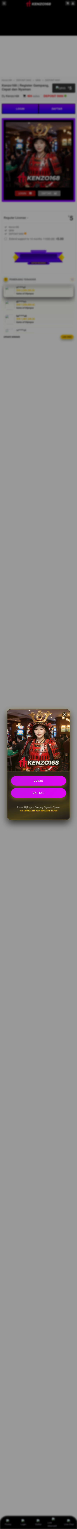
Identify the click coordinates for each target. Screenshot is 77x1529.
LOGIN (38, 780)
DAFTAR (38, 792)
